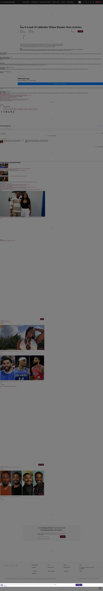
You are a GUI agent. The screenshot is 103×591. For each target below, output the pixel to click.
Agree (79, 584)
